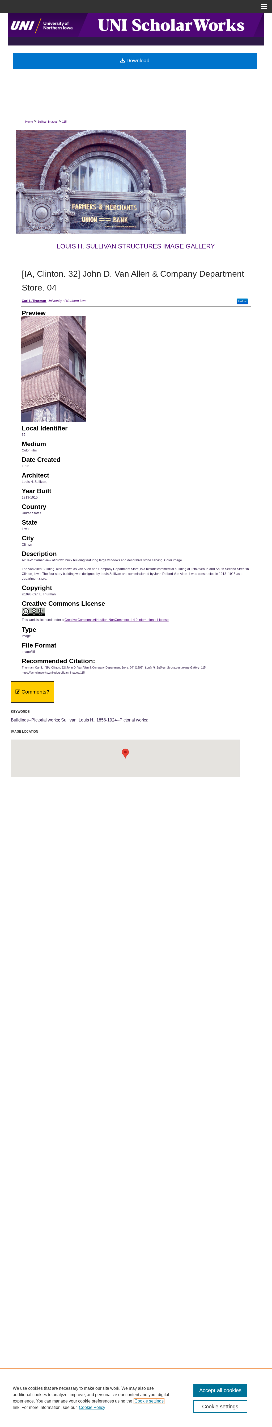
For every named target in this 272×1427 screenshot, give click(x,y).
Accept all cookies (220, 1390)
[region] (136, 1397)
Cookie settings (149, 1401)
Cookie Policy (92, 1407)
